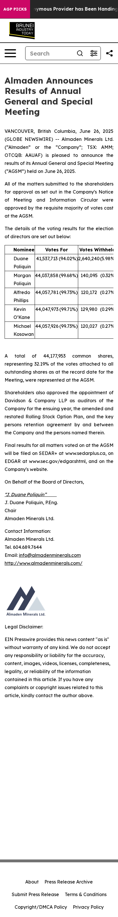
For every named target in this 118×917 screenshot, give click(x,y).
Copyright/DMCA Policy (41, 907)
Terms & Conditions (86, 894)
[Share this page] (109, 53)
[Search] (80, 53)
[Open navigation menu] (10, 53)
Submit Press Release (35, 894)
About (32, 882)
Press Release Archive (68, 882)
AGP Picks (15, 9)
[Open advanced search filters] (94, 53)
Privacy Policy (88, 907)
